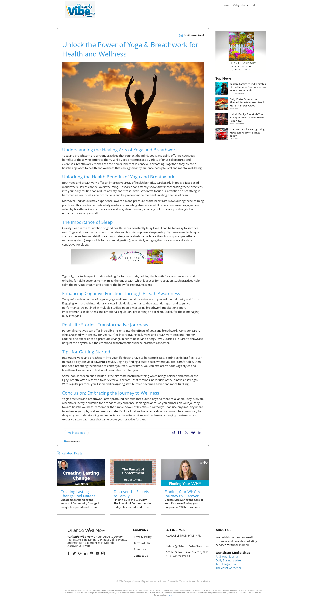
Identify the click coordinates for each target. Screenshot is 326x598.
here (170, 595)
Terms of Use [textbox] (142, 543)
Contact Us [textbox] (141, 555)
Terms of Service (187, 581)
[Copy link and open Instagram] (173, 432)
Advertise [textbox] (140, 549)
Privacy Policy (203, 581)
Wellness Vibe (76, 433)
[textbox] (80, 20)
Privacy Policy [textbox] (143, 536)
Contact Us (173, 581)
